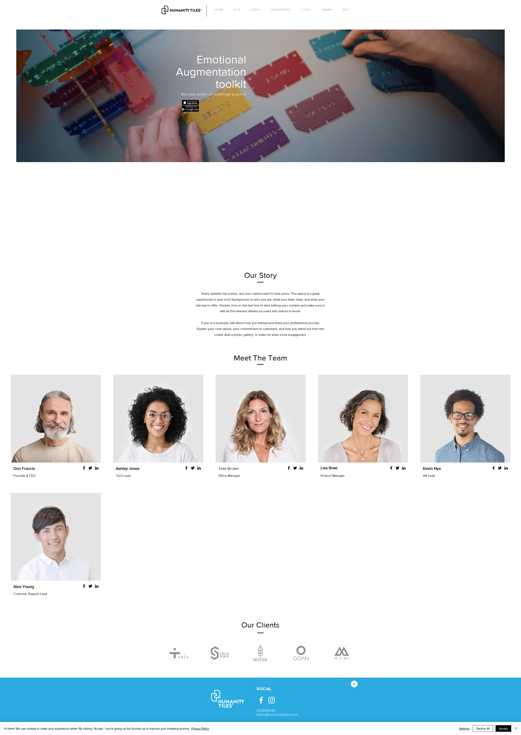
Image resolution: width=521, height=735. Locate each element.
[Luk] (516, 728)
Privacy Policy (200, 728)
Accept (503, 728)
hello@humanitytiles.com (277, 714)
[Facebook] (84, 468)
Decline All (483, 728)
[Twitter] (90, 468)
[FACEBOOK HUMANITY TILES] (261, 700)
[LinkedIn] (96, 468)
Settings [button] (464, 728)
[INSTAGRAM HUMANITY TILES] (271, 700)
